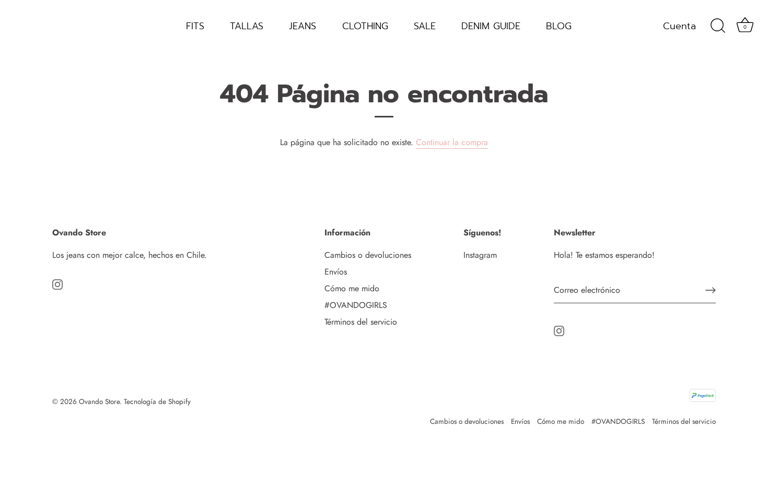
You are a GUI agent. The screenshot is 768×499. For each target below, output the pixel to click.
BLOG (559, 26)
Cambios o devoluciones (367, 255)
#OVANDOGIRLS (355, 305)
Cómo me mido (351, 288)
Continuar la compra (452, 142)
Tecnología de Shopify (157, 401)
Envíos (335, 272)
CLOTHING (365, 26)
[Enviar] (710, 290)
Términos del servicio (360, 322)
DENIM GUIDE (490, 26)
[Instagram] (57, 283)
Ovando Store (99, 401)
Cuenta (679, 26)
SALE (425, 26)
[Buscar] (717, 26)
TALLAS (246, 26)
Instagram (480, 255)
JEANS (302, 26)
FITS (195, 26)
